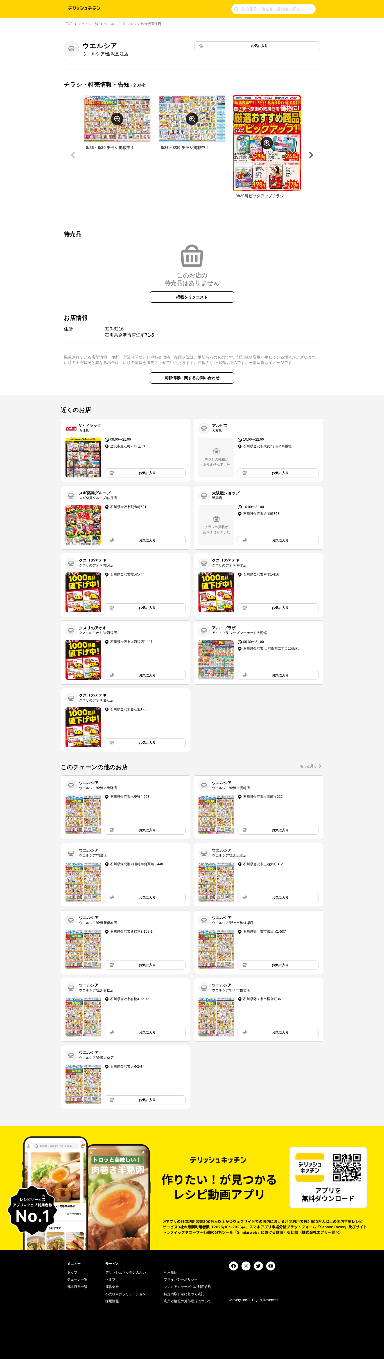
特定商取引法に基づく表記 (184, 1294)
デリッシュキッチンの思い (125, 1272)
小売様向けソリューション (125, 1294)
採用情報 (112, 1301)
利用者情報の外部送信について (187, 1301)
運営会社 (112, 1287)
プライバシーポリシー (181, 1279)
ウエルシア (112, 24)
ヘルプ (110, 1279)
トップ (72, 1272)
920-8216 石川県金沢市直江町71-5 (129, 332)
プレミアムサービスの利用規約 (187, 1287)
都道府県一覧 (77, 1287)
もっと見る (308, 766)
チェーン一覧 (88, 24)
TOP (69, 24)
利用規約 (170, 1272)
